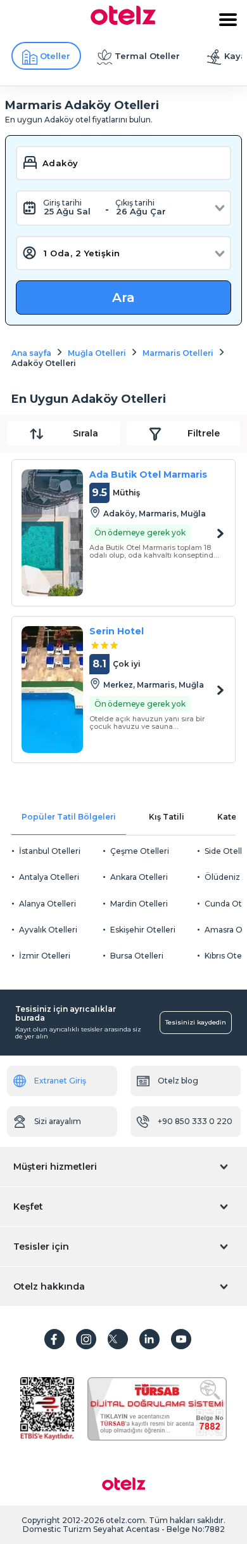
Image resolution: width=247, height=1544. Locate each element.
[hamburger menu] (228, 19)
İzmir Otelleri (44, 955)
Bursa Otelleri (136, 955)
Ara (123, 297)
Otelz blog (178, 1080)
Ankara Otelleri (139, 877)
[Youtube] (181, 1339)
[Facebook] (54, 1339)
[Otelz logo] (123, 21)
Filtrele (203, 433)
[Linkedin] (149, 1339)
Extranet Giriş (60, 1080)
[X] (118, 1339)
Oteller (55, 56)
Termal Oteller (147, 56)
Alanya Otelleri (47, 903)
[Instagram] (86, 1339)
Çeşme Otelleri (139, 851)
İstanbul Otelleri (49, 851)
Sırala (85, 433)
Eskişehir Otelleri (142, 929)
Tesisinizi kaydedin (195, 1022)
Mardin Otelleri (139, 903)
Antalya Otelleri (49, 877)
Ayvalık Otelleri (48, 929)
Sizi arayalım (57, 1121)
